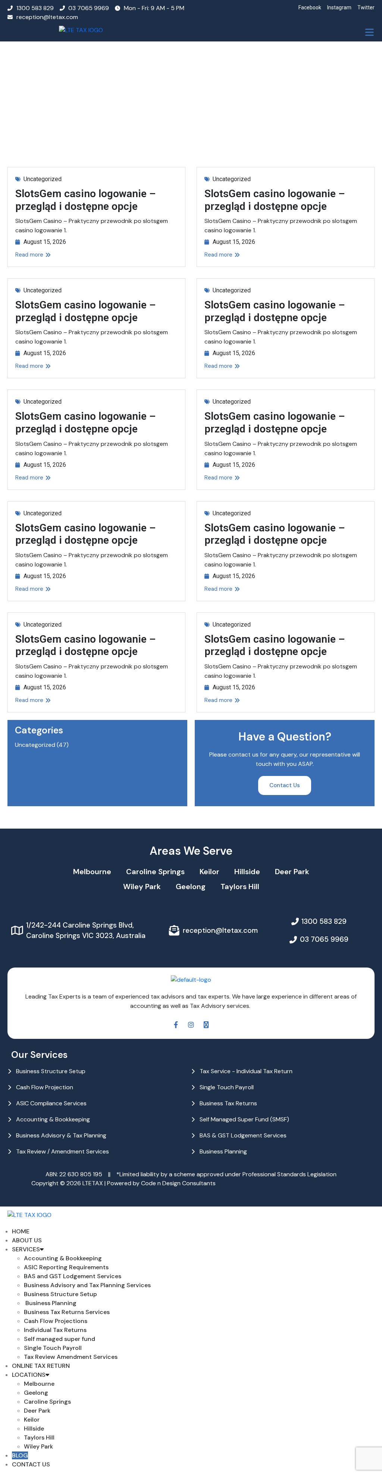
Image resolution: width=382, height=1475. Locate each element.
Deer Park (292, 871)
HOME (20, 1231)
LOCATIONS (29, 1375)
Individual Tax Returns (55, 1330)
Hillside (247, 871)
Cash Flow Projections (55, 1321)
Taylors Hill (239, 886)
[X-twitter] (206, 1024)
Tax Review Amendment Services (71, 1357)
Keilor (209, 871)
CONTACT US (31, 1464)
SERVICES (26, 1249)
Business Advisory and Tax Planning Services (87, 1285)
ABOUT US (27, 1240)
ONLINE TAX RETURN (41, 1366)
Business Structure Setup (60, 1294)
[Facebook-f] (175, 1024)
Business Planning (50, 1303)
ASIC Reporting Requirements (66, 1267)
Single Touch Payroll (53, 1348)
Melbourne (92, 871)
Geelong (191, 886)
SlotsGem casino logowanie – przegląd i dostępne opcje (85, 199)
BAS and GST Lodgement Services (72, 1276)
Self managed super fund (59, 1339)
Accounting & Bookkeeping (63, 1258)
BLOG (20, 1455)
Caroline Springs (155, 871)
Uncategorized (43, 179)
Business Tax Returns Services (67, 1312)
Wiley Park (142, 886)
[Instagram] (191, 1024)
